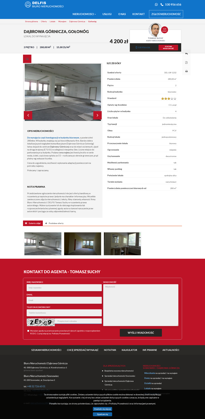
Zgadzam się (102, 414)
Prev (28, 115)
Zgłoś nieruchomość (166, 14)
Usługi (107, 14)
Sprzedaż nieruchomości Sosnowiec (120, 376)
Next (97, 115)
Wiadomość (109, 282)
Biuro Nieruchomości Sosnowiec (41, 375)
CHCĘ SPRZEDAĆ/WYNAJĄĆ (82, 349)
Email (29, 294)
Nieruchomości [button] (83, 14)
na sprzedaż (160, 373)
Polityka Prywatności (61, 333)
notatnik (110, 349)
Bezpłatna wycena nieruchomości (119, 371)
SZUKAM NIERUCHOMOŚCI (46, 349)
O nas (122, 14)
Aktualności (170, 349)
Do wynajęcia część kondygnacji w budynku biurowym (53, 137)
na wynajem (172, 373)
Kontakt (138, 14)
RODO (33, 333)
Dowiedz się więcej (102, 409)
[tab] (27, 59)
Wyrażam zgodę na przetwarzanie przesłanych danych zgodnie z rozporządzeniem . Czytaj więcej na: (65, 332)
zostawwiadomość (168, 47)
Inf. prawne (150, 349)
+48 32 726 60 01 (36, 386)
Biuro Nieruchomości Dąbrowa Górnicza (45, 363)
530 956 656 (173, 4)
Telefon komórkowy (38, 307)
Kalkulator (129, 349)
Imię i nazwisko (35, 282)
